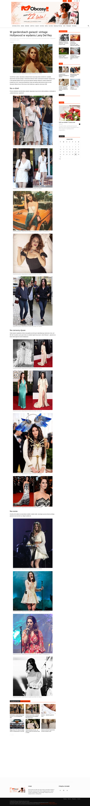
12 (66, 149)
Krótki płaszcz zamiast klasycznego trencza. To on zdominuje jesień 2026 (17, 716)
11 (63, 149)
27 (69, 154)
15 (75, 149)
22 (75, 151)
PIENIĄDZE (68, 26)
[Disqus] (33, 756)
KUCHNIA (42, 26)
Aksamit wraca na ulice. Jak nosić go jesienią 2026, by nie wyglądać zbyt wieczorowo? (32, 716)
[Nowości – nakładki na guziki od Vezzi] (48, 709)
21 (72, 151)
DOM (64, 26)
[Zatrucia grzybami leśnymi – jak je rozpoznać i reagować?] (64, 51)
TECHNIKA (74, 26)
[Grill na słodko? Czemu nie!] (69, 113)
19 (66, 151)
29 (75, 154)
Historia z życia (16, 26)
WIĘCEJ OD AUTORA (25, 701)
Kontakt (78, 798)
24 (60, 154)
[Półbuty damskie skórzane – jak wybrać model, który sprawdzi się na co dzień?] (33, 724)
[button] (88, 26)
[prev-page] (10, 735)
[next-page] (13, 735)
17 (60, 151)
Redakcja (65, 798)
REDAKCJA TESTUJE (58, 26)
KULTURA (51, 26)
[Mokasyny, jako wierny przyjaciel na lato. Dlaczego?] (75, 69)
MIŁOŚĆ (37, 26)
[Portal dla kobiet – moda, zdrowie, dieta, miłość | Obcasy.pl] (45, 13)
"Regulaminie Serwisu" (44, 803)
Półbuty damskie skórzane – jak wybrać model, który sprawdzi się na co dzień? (33, 731)
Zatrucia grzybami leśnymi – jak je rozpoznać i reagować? (63, 56)
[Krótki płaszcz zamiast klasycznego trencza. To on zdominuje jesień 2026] (17, 709)
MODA (46, 26)
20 (69, 151)
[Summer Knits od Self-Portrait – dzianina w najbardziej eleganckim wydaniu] (64, 82)
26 (66, 154)
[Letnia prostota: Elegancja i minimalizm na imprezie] (64, 69)
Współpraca (74, 798)
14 (72, 149)
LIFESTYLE (32, 26)
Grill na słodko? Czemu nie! (67, 122)
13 (69, 149)
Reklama (69, 798)
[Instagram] (77, 1)
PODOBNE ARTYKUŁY (15, 701)
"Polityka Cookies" (52, 802)
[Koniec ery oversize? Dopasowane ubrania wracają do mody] (48, 724)
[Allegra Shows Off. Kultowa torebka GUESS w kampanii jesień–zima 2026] (17, 724)
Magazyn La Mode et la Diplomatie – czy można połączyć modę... (63, 43)
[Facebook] (75, 1)
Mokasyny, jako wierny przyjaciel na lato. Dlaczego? (74, 75)
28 (72, 154)
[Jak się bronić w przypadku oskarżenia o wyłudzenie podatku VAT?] (75, 51)
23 (78, 151)
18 (63, 151)
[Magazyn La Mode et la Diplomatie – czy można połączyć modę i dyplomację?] (64, 37)
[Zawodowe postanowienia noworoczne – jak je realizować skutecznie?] (75, 37)
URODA (22, 26)
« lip (60, 158)
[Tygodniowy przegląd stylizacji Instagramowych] (75, 82)
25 (63, 154)
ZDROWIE (27, 26)
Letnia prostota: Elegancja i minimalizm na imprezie (64, 75)
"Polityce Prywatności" (53, 803)
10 (60, 149)
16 (78, 149)
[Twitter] (79, 1)
